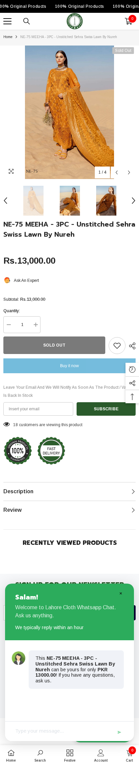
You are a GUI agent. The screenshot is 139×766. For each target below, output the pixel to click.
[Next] (129, 172)
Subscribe (106, 409)
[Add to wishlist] (117, 345)
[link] (40, 755)
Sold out (54, 345)
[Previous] (116, 172)
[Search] (27, 21)
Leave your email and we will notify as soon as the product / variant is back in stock (68, 391)
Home (7, 37)
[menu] (7, 21)
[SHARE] (131, 346)
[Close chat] (120, 593)
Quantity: (11, 310)
